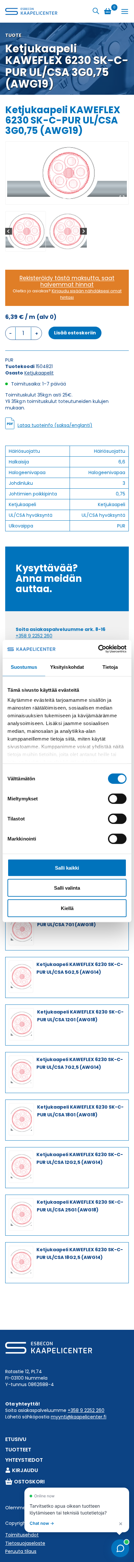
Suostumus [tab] (24, 666)
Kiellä (67, 908)
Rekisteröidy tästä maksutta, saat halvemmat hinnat (67, 281)
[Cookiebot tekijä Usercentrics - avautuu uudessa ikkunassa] (98, 649)
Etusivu (15, 1439)
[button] (25, 231)
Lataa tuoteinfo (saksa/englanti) (55, 425)
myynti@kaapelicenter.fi (78, 1417)
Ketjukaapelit (39, 373)
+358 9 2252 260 (34, 636)
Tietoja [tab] (110, 666)
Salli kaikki (67, 867)
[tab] (64, 197)
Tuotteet (18, 1449)
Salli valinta (67, 888)
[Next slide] (83, 231)
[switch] (117, 798)
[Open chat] (120, 1548)
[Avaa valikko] (125, 11)
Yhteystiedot (24, 1460)
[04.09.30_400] (67, 173)
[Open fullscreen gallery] (122, 198)
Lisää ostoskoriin (75, 333)
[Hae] (96, 11)
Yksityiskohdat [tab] (67, 666)
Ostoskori (29, 1481)
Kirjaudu (25, 1470)
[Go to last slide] (8, 231)
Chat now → (42, 1523)
